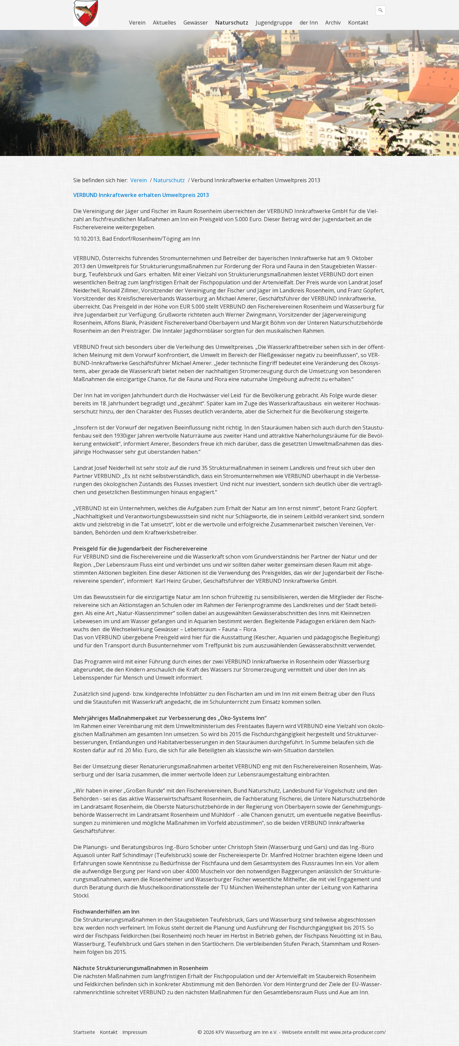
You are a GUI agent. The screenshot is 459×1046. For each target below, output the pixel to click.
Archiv (333, 22)
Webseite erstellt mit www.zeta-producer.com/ (334, 1032)
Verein (137, 22)
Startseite (84, 1032)
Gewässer (195, 22)
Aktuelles (164, 22)
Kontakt (358, 22)
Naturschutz (231, 22)
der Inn (309, 22)
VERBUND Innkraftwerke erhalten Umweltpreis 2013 (141, 195)
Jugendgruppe (274, 22)
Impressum (134, 1032)
